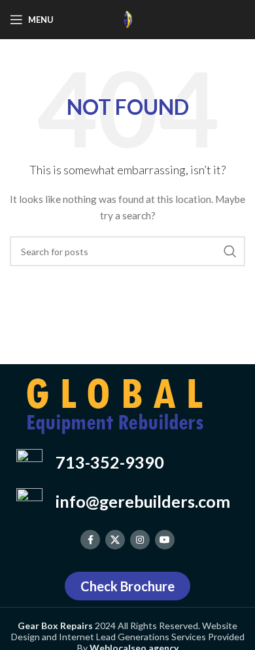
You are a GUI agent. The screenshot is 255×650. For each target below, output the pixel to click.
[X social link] (115, 539)
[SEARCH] (230, 251)
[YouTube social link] (165, 539)
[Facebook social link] (90, 539)
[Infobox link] (127, 462)
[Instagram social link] (140, 539)
